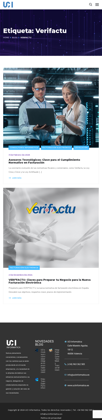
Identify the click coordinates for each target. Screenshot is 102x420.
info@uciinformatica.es (51, 414)
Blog (14, 37)
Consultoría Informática (24, 148)
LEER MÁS (16, 178)
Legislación (81, 148)
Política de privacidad (51, 418)
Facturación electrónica (56, 148)
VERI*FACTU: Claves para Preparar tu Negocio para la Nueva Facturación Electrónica (50, 281)
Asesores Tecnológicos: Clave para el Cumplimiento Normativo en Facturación (44, 161)
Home (6, 37)
